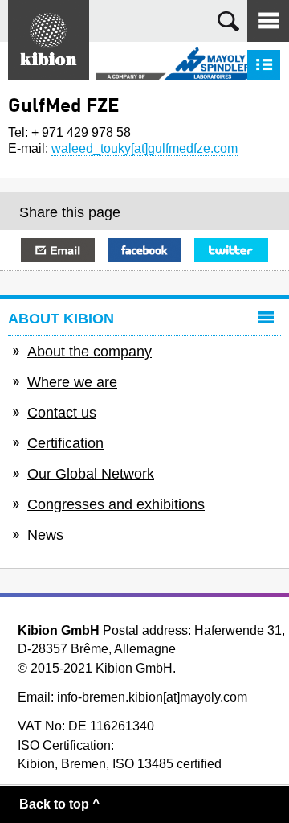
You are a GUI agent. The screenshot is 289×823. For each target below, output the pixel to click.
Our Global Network (90, 474)
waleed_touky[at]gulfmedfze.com (144, 148)
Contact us (61, 413)
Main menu (268, 21)
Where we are (72, 382)
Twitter (231, 250)
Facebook (144, 250)
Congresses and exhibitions (116, 504)
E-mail (58, 250)
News (45, 535)
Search (228, 21)
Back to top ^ (59, 804)
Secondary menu (263, 65)
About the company (89, 352)
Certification (65, 443)
